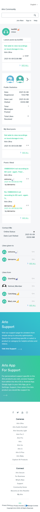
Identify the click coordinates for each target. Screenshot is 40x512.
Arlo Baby (20, 456)
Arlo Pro (20, 438)
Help (35, 20)
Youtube (22, 412)
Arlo (20, 441)
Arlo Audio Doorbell (20, 427)
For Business (20, 476)
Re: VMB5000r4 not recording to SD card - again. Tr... (16, 195)
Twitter (17, 412)
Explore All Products (20, 460)
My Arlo (3, 1)
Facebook (13, 412)
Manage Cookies (32, 505)
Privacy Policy (6, 505)
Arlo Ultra (8, 52)
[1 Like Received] (20, 79)
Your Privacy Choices (17, 505)
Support (20, 483)
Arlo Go (20, 445)
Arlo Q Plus (20, 452)
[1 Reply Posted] (10, 79)
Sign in (28, 20)
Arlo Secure (20, 473)
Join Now (20, 20)
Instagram (27, 412)
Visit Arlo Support (9, 349)
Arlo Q (20, 449)
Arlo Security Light (20, 431)
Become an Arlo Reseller (20, 491)
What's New (20, 480)
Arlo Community (9, 9)
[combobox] (20, 15)
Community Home (20, 487)
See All (25, 66)
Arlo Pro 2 (20, 434)
